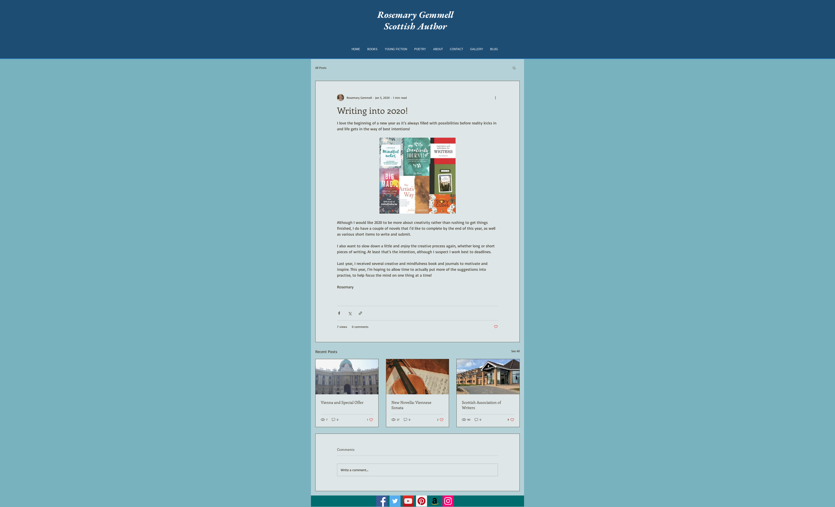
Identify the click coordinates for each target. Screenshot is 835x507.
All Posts (320, 67)
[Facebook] (381, 501)
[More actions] (495, 97)
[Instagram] (448, 501)
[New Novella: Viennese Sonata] (417, 376)
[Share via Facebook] (339, 313)
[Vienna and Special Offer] (347, 376)
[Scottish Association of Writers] (488, 376)
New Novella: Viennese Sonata (411, 405)
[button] (514, 67)
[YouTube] (408, 501)
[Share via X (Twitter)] (350, 313)
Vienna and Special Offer (342, 402)
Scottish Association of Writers (481, 405)
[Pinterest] (421, 501)
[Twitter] (395, 501)
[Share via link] (360, 313)
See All (515, 351)
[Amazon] (434, 501)
